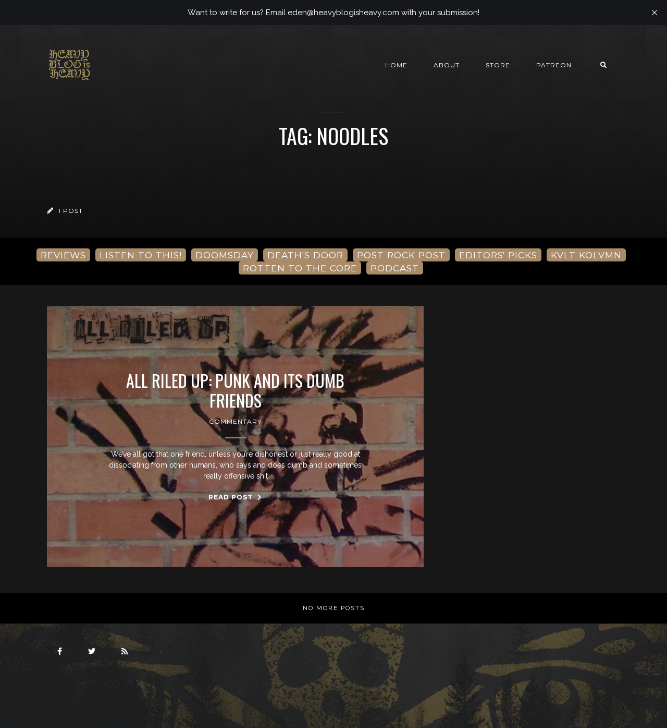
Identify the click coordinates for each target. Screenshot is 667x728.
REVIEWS (63, 254)
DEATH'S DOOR (305, 254)
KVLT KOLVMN (586, 254)
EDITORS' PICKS (498, 254)
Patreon (554, 65)
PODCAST (394, 267)
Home (396, 65)
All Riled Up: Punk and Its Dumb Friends (235, 391)
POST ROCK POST (401, 254)
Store (498, 65)
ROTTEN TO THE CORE (300, 267)
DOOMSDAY (224, 254)
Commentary (235, 421)
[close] (654, 12)
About (447, 65)
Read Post (231, 497)
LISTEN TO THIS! (141, 254)
